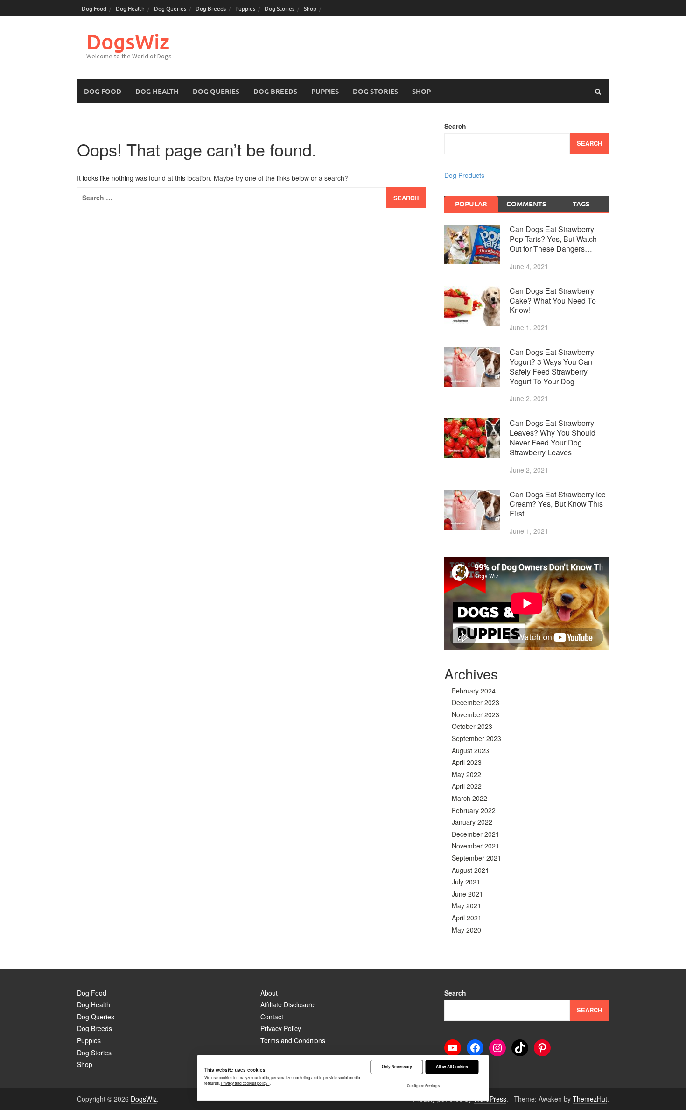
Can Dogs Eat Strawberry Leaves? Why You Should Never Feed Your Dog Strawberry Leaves (552, 437)
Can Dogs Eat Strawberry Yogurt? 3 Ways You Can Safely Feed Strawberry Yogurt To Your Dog (552, 366)
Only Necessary (397, 1066)
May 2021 (466, 905)
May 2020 (466, 929)
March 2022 (469, 798)
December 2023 (475, 702)
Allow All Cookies (452, 1066)
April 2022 (467, 786)
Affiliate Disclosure (287, 1004)
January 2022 (472, 822)
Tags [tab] (581, 203)
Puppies (245, 8)
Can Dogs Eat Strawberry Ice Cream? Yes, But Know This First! (558, 504)
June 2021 (467, 893)
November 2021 (475, 845)
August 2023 (470, 750)
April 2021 (467, 917)
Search (455, 126)
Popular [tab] (471, 203)
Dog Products (464, 175)
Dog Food (94, 8)
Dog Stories (279, 8)
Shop (310, 8)
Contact (271, 1016)
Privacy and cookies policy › (245, 1083)
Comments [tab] (526, 203)
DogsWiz (127, 41)
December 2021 (475, 834)
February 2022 (474, 810)
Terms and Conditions (292, 1040)
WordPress (490, 1098)
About (269, 992)
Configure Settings (423, 1085)
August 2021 (470, 870)
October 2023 (472, 726)
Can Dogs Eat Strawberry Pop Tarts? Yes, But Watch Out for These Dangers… (553, 239)
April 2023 (467, 762)
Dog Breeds (211, 8)
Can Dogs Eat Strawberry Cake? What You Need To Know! (553, 300)
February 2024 (474, 690)
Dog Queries (170, 8)
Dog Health (130, 8)
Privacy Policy (280, 1028)
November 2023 (475, 714)
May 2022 (466, 774)
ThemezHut (590, 1098)
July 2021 (466, 881)
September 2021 (476, 858)
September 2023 (476, 738)
